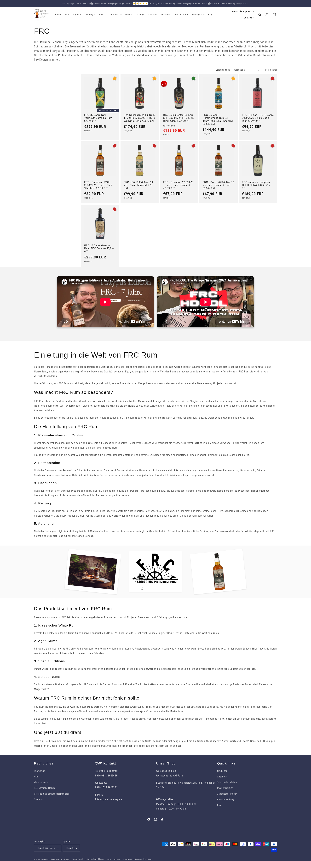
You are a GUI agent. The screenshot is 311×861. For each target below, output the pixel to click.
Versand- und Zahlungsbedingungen (51, 794)
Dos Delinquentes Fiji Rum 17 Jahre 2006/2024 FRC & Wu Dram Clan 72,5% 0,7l (139, 118)
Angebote (222, 776)
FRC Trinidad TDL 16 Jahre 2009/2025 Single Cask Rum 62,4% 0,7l (258, 118)
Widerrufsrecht (41, 782)
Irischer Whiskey (225, 788)
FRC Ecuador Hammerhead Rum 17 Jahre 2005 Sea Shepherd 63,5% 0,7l (218, 119)
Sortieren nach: (223, 69)
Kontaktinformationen (144, 859)
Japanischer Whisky (227, 794)
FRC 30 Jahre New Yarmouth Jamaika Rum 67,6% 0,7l (98, 118)
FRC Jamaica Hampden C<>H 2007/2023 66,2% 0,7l (256, 185)
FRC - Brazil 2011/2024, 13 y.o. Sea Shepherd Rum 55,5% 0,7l (218, 185)
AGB (36, 776)
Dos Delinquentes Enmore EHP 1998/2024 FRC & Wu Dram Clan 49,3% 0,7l (178, 118)
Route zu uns (163, 792)
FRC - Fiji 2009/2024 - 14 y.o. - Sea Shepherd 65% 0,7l (138, 185)
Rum (219, 805)
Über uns (38, 799)
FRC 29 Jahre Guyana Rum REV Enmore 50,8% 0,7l (99, 248)
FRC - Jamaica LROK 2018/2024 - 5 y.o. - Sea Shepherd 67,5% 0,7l (98, 185)
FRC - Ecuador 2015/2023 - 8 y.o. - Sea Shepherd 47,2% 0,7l (178, 185)
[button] (91, 14)
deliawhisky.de (47, 859)
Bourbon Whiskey (225, 799)
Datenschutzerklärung (45, 788)
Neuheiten (222, 771)
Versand (117, 859)
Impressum (39, 771)
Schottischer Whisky (227, 782)
